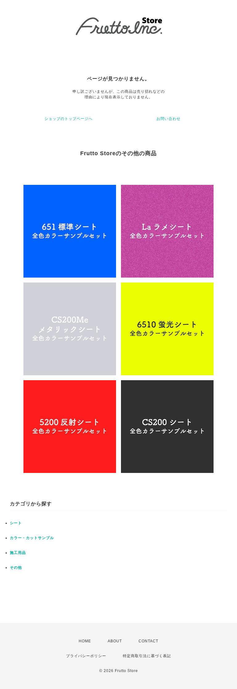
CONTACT (148, 641)
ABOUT (115, 641)
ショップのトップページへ (68, 119)
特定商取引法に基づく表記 (147, 656)
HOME (85, 641)
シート (16, 523)
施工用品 (18, 553)
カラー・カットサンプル (32, 538)
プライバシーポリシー (86, 656)
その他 (16, 567)
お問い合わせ (168, 119)
